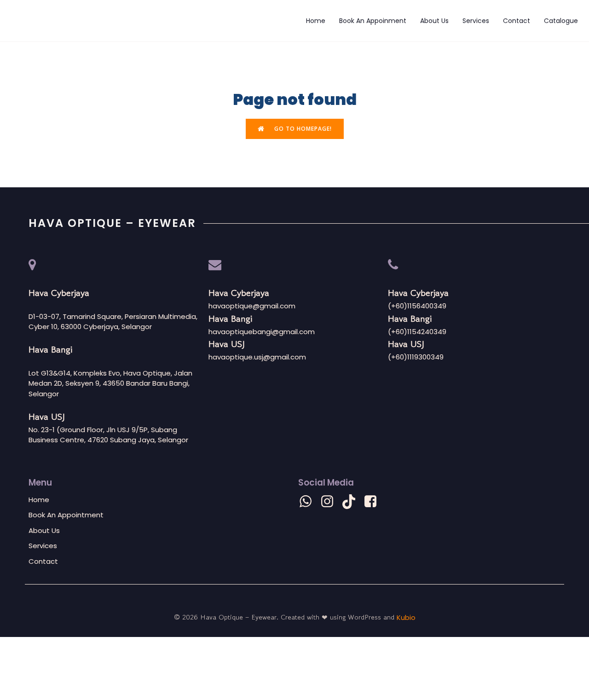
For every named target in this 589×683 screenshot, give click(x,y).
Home (315, 20)
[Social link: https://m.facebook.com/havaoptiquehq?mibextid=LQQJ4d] (374, 501)
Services (475, 20)
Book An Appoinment (372, 20)
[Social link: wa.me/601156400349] (309, 501)
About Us (434, 20)
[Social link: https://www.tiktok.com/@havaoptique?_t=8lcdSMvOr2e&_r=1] (352, 501)
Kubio (406, 617)
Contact (516, 20)
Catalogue (561, 20)
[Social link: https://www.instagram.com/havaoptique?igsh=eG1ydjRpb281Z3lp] (330, 501)
